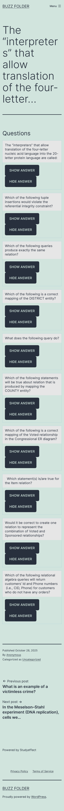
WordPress (38, 796)
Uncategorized (31, 659)
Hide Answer (20, 181)
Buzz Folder (15, 6)
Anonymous (13, 654)
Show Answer (22, 170)
